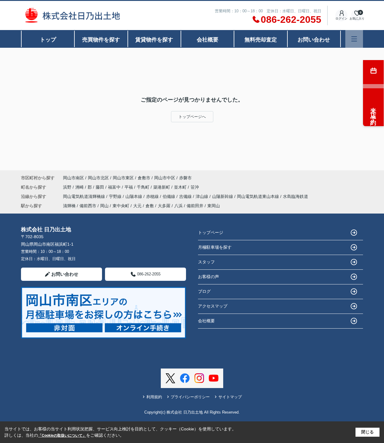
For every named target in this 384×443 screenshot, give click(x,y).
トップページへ (192, 116)
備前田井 (195, 205)
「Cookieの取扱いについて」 (62, 435)
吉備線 (186, 196)
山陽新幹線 (223, 196)
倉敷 (150, 205)
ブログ (204, 291)
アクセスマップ (212, 306)
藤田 (100, 187)
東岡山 (213, 205)
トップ (48, 40)
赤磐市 (185, 177)
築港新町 (162, 187)
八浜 (178, 205)
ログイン (341, 18)
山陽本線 (134, 196)
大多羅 (164, 205)
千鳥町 (144, 187)
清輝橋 (69, 205)
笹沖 (194, 187)
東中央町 (120, 205)
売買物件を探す (101, 40)
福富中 (115, 187)
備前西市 (88, 205)
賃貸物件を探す (154, 40)
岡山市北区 (98, 177)
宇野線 (116, 196)
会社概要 (207, 40)
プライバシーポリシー (190, 397)
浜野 (68, 187)
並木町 (181, 187)
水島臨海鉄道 (295, 196)
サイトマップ (230, 397)
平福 (129, 187)
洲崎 (80, 187)
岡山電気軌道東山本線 (258, 196)
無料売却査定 (260, 40)
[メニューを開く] (354, 39)
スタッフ (206, 261)
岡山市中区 (164, 177)
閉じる (367, 431)
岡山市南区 (73, 177)
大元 (137, 205)
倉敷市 (144, 177)
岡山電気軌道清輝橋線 (84, 196)
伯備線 (169, 196)
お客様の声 (208, 276)
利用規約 (154, 397)
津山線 (202, 196)
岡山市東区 (123, 177)
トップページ (210, 232)
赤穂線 (153, 196)
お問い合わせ (314, 40)
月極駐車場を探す (215, 247)
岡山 (104, 205)
